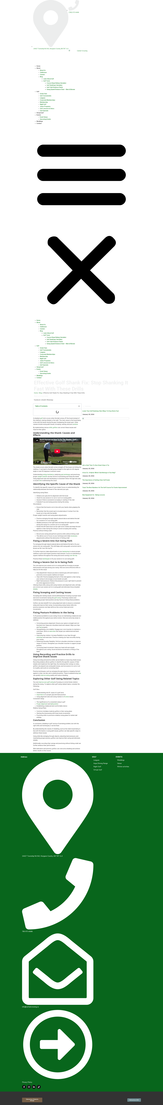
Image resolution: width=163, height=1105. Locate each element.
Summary (88, 406)
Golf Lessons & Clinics (47, 108)
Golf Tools (46, 81)
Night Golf (43, 104)
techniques (46, 559)
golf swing (57, 598)
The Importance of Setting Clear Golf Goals (96, 480)
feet (40, 627)
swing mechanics (48, 474)
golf (41, 418)
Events (39, 115)
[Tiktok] (39, 1087)
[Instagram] (29, 1087)
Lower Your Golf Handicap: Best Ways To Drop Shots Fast (100, 411)
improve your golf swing (46, 682)
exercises (52, 631)
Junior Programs (45, 106)
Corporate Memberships (47, 100)
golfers (55, 427)
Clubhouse (43, 72)
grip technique (65, 474)
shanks (35, 589)
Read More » (86, 416)
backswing (65, 551)
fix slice (66, 697)
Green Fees (43, 93)
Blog (41, 77)
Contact (39, 123)
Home (38, 66)
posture (75, 424)
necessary (74, 536)
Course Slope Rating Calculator (56, 83)
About (38, 68)
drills (50, 427)
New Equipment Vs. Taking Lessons (93, 495)
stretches (40, 637)
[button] (81, 221)
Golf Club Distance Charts (55, 87)
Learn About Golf (48, 79)
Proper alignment (42, 704)
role (40, 480)
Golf (38, 91)
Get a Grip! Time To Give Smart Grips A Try (95, 465)
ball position (54, 704)
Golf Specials (44, 110)
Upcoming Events (45, 119)
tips (80, 673)
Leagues (42, 98)
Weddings (40, 121)
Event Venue (44, 117)
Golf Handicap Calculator (54, 85)
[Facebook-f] (24, 1087)
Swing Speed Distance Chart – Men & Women (61, 89)
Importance (40, 694)
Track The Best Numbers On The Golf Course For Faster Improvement (104, 487)
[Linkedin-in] (34, 1087)
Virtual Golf (40, 113)
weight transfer (42, 476)
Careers (42, 74)
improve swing (45, 675)
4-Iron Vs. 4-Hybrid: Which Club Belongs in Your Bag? (99, 472)
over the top (73, 555)
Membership (44, 102)
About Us (43, 70)
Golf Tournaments (45, 96)
